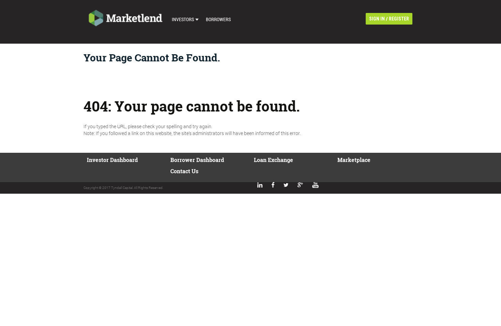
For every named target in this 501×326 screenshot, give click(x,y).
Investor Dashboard (112, 159)
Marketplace (353, 159)
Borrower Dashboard (197, 159)
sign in (377, 18)
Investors (183, 19)
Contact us (184, 171)
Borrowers (218, 19)
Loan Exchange (273, 159)
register (399, 18)
